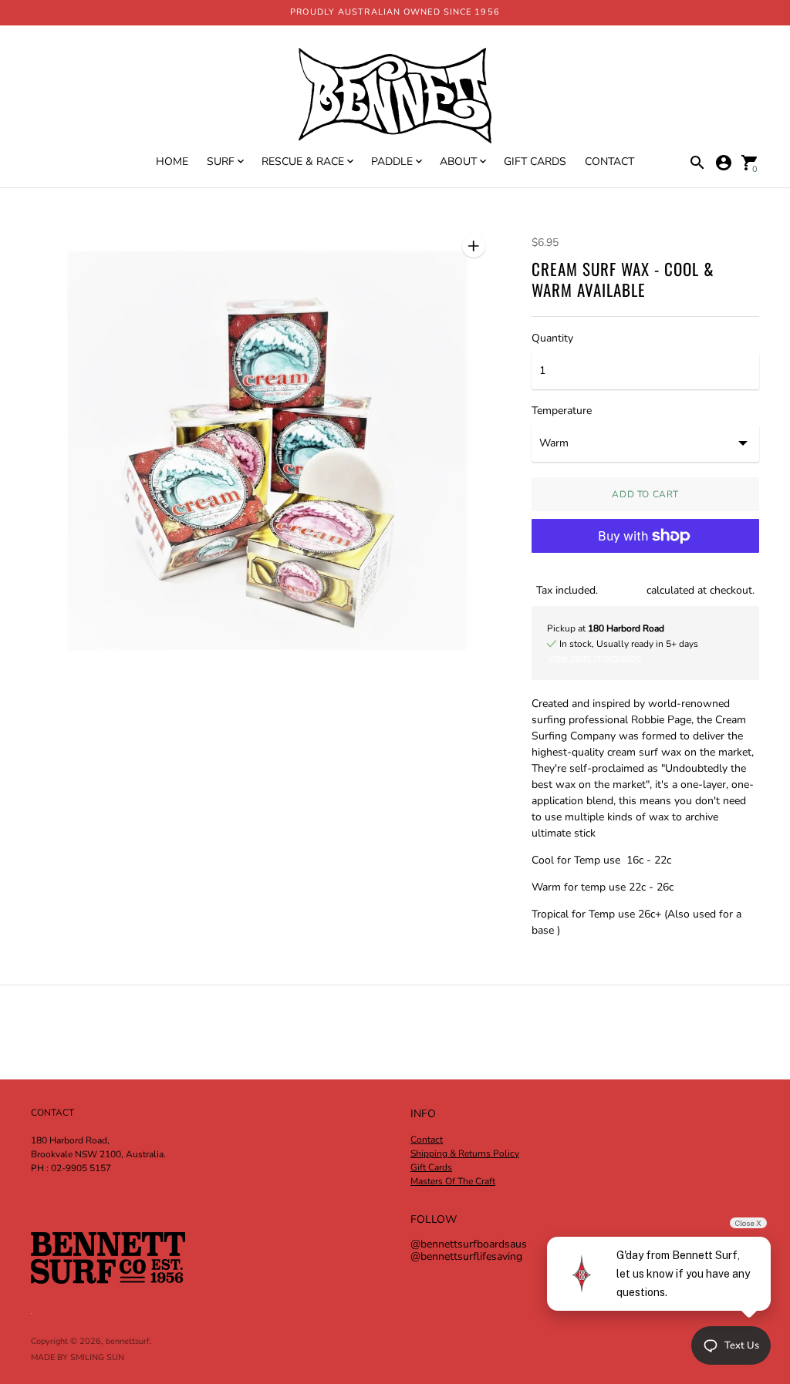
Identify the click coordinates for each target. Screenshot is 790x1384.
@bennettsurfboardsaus (468, 1244)
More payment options (645, 575)
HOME (172, 161)
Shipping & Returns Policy (464, 1153)
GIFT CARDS (535, 161)
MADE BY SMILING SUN (77, 1357)
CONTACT (609, 161)
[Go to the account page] (723, 162)
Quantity (552, 338)
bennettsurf (128, 1341)
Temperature (562, 411)
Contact (426, 1139)
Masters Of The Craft (452, 1181)
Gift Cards (431, 1167)
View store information (594, 658)
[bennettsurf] (395, 97)
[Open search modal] (697, 162)
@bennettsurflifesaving (466, 1256)
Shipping (622, 590)
